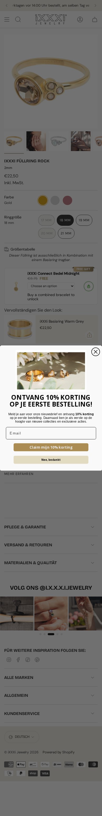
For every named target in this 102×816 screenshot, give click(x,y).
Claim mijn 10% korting (51, 447)
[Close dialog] (96, 352)
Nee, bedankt (51, 460)
